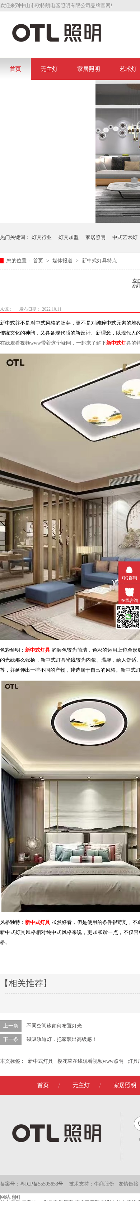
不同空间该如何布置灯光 (54, 1025)
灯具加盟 (69, 237)
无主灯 (49, 69)
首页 (15, 69)
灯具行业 (42, 237)
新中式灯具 (40, 1061)
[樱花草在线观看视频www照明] (56, 41)
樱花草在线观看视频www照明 (90, 1061)
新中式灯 (116, 343)
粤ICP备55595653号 (41, 1184)
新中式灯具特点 (99, 260)
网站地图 (10, 1197)
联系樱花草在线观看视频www (48, 90)
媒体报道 (63, 260)
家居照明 (88, 69)
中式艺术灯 (124, 237)
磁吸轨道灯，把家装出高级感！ (62, 1039)
